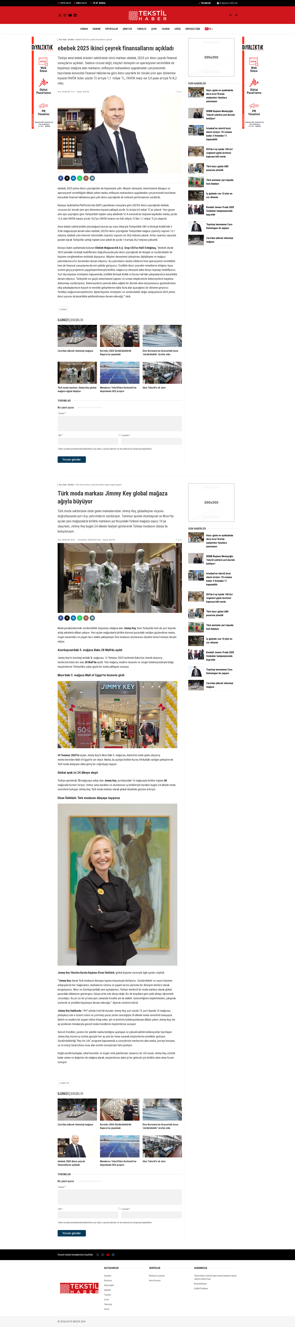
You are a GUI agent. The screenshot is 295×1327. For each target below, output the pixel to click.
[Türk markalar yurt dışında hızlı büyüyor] (196, 186)
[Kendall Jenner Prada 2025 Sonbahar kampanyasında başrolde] (196, 213)
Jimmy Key (65, 1083)
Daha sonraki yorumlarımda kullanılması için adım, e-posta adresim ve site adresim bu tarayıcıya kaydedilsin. (105, 449)
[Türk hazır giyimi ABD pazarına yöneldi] (196, 173)
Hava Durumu (155, 1280)
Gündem (84, 28)
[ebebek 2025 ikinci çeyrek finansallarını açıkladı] (77, 1146)
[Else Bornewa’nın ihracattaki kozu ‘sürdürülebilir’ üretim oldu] (162, 336)
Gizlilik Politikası (201, 1288)
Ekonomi (96, 28)
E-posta (126, 435)
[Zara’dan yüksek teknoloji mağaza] (77, 336)
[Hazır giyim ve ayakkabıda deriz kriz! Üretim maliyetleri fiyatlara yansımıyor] (196, 96)
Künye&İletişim (192, 28)
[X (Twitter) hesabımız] (60, 15)
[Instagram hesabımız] (65, 15)
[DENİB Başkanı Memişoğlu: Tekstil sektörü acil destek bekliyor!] (196, 117)
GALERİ (66, 3)
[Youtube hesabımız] (70, 15)
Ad (60, 435)
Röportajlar (111, 28)
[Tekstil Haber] (147, 19)
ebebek (64, 309)
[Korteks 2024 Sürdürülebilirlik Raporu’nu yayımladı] (119, 336)
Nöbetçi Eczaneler (157, 1276)
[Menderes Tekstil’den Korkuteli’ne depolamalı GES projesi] (119, 373)
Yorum (62, 413)
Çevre (154, 28)
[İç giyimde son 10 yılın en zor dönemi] (196, 200)
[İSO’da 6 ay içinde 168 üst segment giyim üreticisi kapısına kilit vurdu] (196, 155)
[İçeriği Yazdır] (92, 178)
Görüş (177, 28)
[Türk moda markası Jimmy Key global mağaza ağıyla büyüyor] (77, 373)
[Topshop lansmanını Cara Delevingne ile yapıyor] (196, 231)
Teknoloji (141, 28)
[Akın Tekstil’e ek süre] (162, 373)
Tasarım (165, 28)
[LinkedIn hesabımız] (75, 15)
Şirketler (127, 28)
